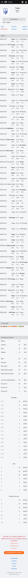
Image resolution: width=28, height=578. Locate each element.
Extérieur (24, 26)
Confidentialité (14, 558)
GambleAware (14, 543)
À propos (14, 563)
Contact (14, 566)
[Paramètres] (22, 2)
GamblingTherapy (14, 545)
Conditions (14, 561)
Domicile (14, 26)
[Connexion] (26, 2)
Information (14, 568)
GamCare (14, 548)
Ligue (2, 26)
